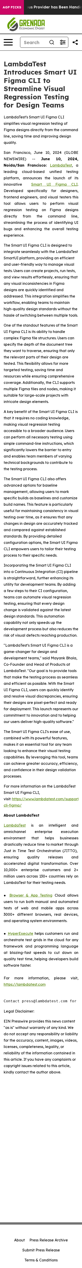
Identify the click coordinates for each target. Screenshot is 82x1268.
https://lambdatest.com (25, 984)
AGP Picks (12, 7)
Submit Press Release (41, 1250)
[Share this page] (75, 42)
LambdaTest (61, 165)
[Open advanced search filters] (62, 42)
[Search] (51, 42)
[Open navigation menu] (8, 42)
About (19, 1240)
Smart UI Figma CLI (54, 184)
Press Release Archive (48, 1240)
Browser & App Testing (30, 895)
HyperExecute (20, 933)
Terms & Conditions (41, 1260)
